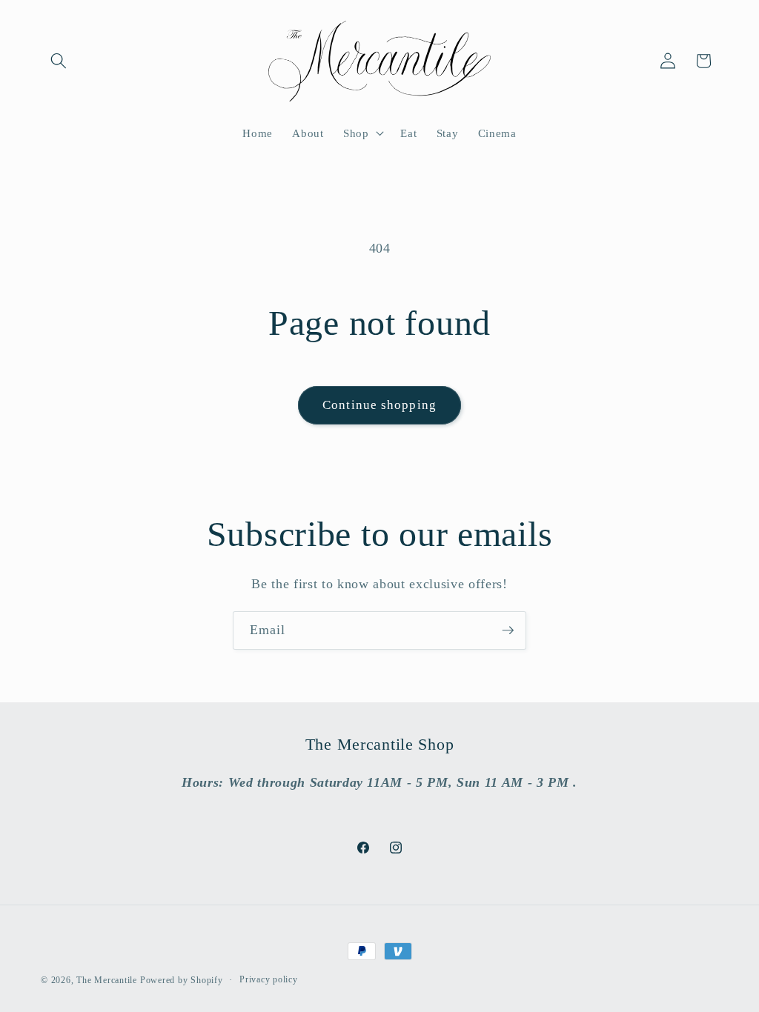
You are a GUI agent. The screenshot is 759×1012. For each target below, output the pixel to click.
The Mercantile (106, 980)
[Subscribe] (508, 630)
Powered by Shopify (181, 980)
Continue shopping (379, 405)
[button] (58, 61)
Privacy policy (268, 979)
